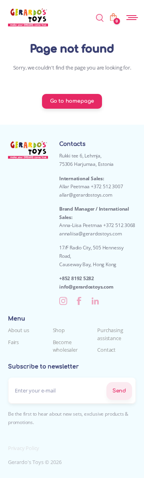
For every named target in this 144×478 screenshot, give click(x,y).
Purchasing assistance (110, 334)
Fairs (13, 342)
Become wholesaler (65, 346)
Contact (106, 349)
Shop (59, 330)
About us (18, 330)
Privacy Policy (23, 448)
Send (119, 391)
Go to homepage (72, 101)
